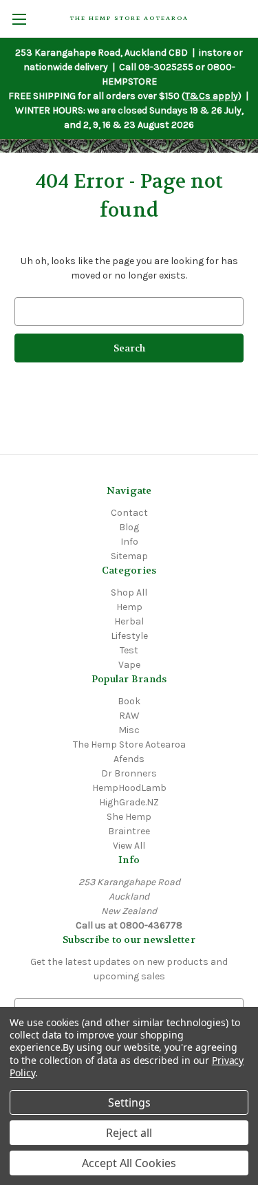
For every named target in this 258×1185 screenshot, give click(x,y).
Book (129, 701)
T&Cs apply (211, 96)
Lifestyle (129, 636)
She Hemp (129, 817)
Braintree (129, 831)
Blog (129, 527)
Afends (129, 759)
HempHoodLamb (129, 788)
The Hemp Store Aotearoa (129, 744)
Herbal (129, 621)
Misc (129, 730)
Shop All (129, 592)
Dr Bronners (129, 773)
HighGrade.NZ (129, 802)
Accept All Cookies (129, 1163)
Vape (129, 665)
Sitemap (129, 556)
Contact (129, 513)
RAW (129, 715)
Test (129, 650)
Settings (129, 1102)
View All (129, 845)
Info (129, 541)
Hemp (129, 607)
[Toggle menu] (19, 19)
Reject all (129, 1132)
